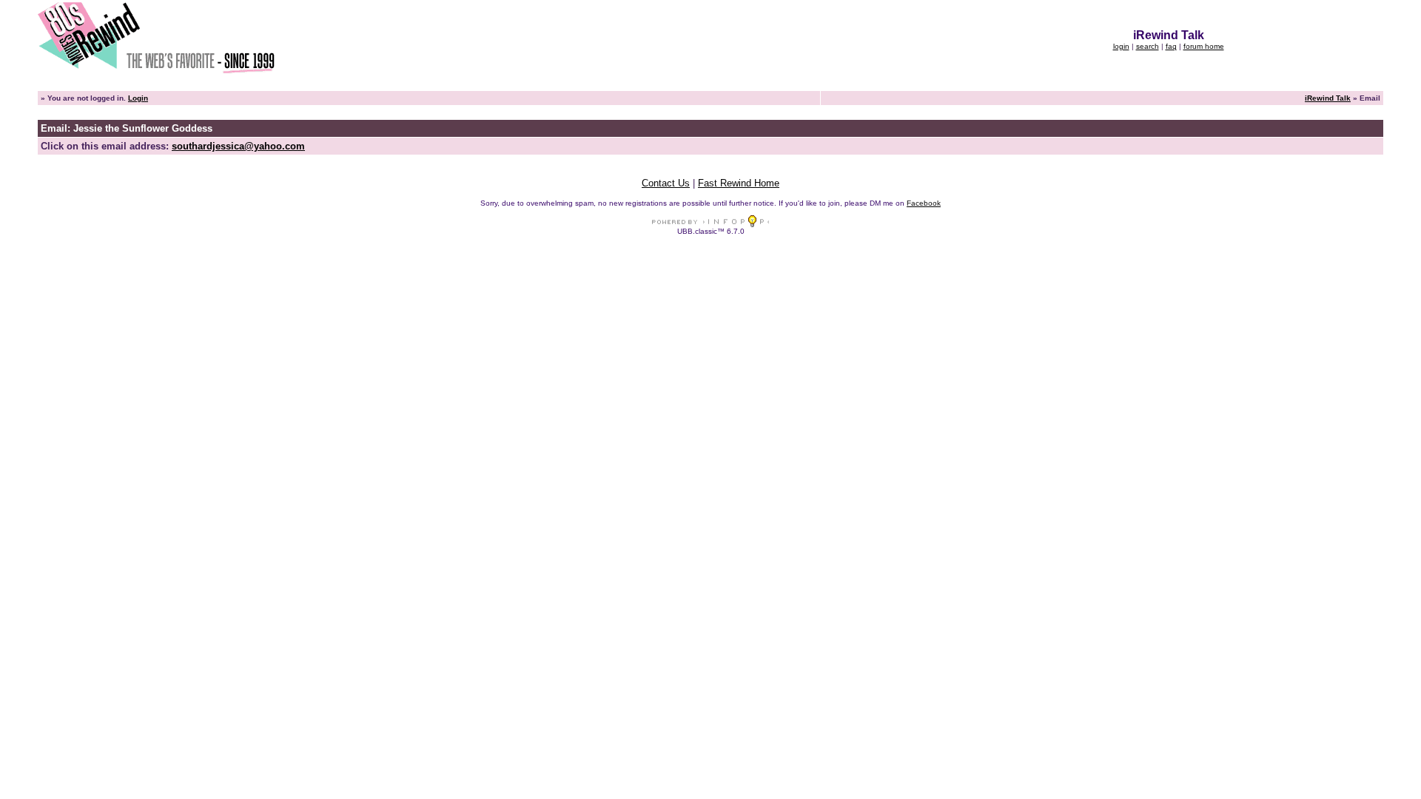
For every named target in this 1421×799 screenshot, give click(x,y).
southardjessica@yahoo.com (238, 146)
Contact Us (666, 183)
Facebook (924, 203)
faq (1171, 46)
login (1121, 46)
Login (138, 98)
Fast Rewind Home (738, 183)
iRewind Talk (1328, 98)
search (1147, 46)
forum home (1203, 46)
